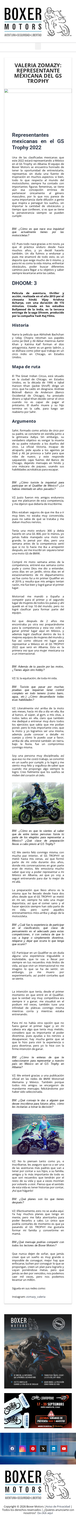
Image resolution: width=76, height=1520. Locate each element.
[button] (38, 46)
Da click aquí (45, 1513)
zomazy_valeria (35, 1297)
